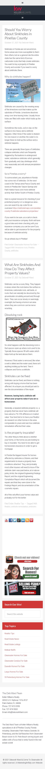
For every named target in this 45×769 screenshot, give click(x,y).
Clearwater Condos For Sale (16, 661)
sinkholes (14, 251)
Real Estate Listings (12, 644)
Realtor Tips (19, 503)
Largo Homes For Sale (14, 672)
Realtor (7, 506)
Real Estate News (12, 639)
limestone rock (21, 248)
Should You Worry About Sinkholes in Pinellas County (18, 33)
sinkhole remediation (19, 506)
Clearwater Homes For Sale (25, 245)
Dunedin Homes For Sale (15, 666)
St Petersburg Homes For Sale (17, 677)
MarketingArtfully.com (26, 763)
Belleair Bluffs (10, 650)
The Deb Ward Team (22, 10)
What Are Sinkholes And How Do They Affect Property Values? (22, 268)
